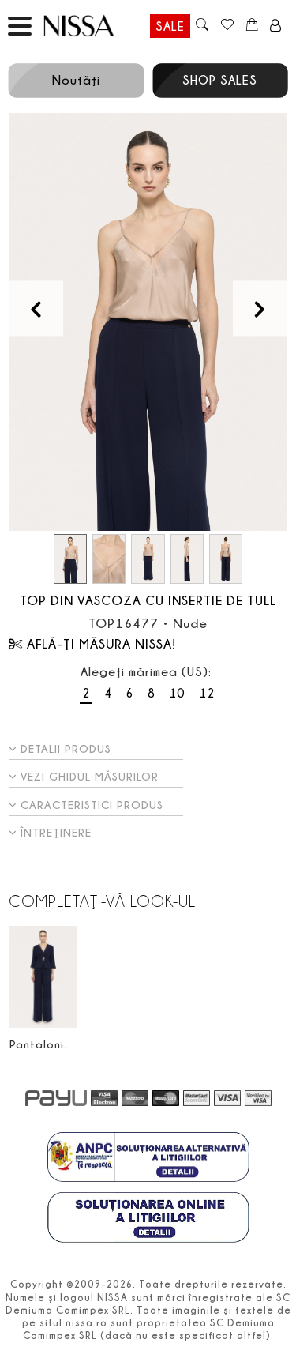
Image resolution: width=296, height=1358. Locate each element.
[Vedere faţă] (148, 322)
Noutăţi (76, 79)
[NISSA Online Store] (93, 25)
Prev (36, 308)
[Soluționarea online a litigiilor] (148, 1219)
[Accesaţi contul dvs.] (275, 26)
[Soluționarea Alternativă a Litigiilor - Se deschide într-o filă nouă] (148, 1159)
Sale (170, 26)
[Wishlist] (227, 26)
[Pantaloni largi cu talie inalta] (43, 977)
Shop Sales (219, 79)
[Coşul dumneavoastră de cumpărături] (252, 26)
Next (260, 308)
